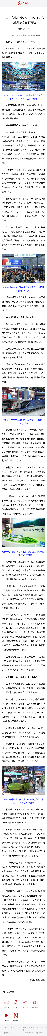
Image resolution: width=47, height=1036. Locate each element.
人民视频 (6, 1020)
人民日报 (6, 1007)
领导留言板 (34, 1007)
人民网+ (15, 1007)
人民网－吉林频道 (34, 35)
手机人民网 (25, 1007)
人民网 (2, 10)
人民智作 (15, 1020)
